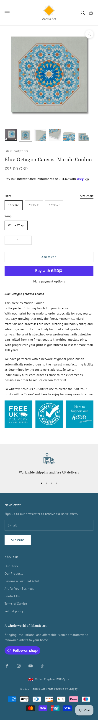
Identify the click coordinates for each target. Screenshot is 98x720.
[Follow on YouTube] (30, 666)
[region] (49, 464)
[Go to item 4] (54, 135)
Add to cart (49, 257)
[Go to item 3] (40, 135)
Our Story (11, 566)
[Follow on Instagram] (18, 666)
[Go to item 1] (11, 135)
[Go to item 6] (83, 135)
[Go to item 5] (69, 135)
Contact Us (12, 596)
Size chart (86, 196)
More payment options (49, 281)
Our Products (14, 573)
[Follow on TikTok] (42, 666)
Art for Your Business (19, 589)
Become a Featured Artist (22, 581)
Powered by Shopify (66, 688)
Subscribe (18, 540)
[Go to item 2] (25, 135)
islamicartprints (16, 151)
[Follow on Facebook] (7, 666)
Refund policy (14, 611)
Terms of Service (16, 604)
